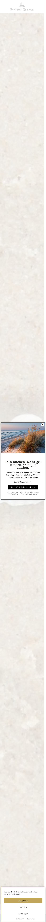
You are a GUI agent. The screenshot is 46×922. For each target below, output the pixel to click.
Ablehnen (23, 907)
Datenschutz (20, 919)
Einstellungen (23, 914)
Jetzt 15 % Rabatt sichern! (23, 487)
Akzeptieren (23, 901)
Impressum (30, 919)
